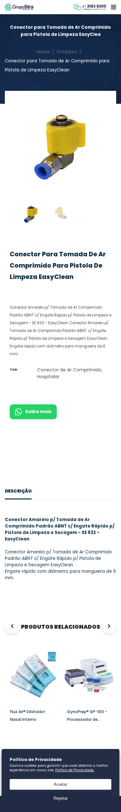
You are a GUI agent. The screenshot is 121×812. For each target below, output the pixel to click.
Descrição (18, 491)
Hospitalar (48, 376)
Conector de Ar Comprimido (69, 370)
